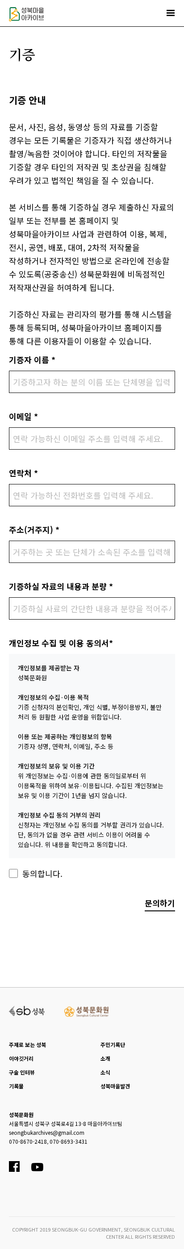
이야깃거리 (21, 1058)
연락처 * (23, 473)
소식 (105, 1072)
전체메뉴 (170, 13)
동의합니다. (42, 873)
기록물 (16, 1086)
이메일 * (23, 416)
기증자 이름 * (32, 359)
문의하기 (160, 903)
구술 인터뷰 (22, 1072)
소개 (105, 1058)
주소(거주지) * (34, 529)
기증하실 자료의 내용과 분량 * (61, 586)
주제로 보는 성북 (27, 1044)
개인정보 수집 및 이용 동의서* (61, 643)
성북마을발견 (115, 1086)
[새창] (27, 1010)
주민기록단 (112, 1044)
